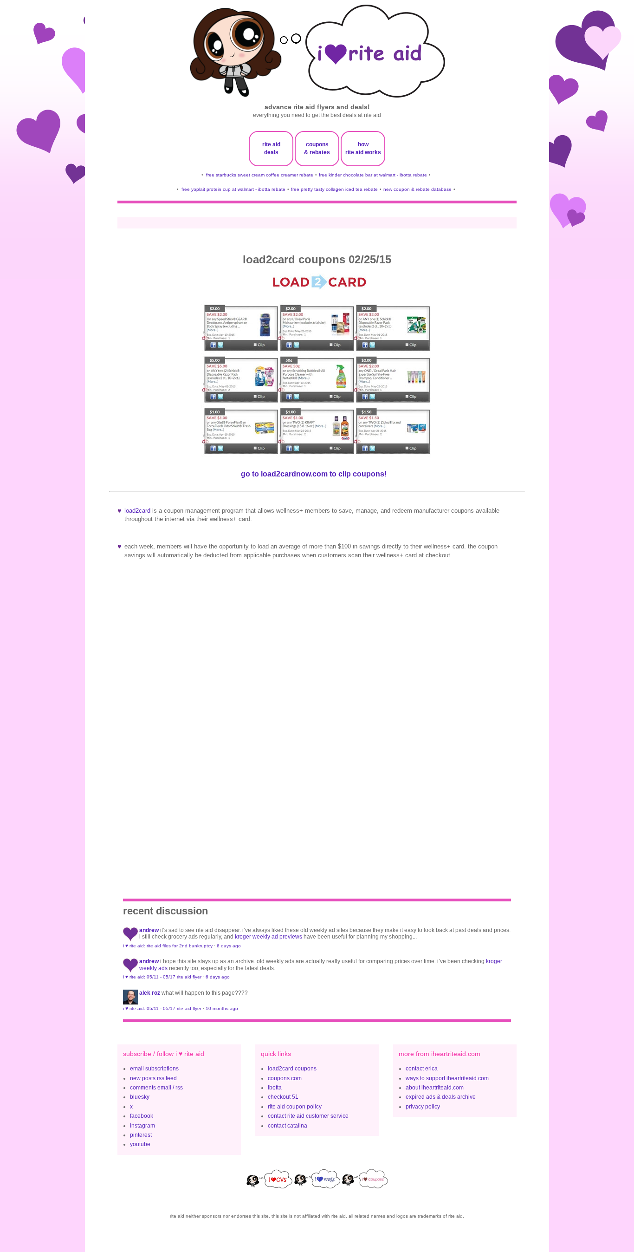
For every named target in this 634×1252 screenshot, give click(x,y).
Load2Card (137, 510)
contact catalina (287, 1125)
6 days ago (229, 945)
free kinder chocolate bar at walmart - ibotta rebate (373, 174)
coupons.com (285, 1078)
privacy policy (423, 1106)
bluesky (139, 1097)
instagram (142, 1125)
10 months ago (222, 1008)
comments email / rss (156, 1087)
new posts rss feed (153, 1078)
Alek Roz (149, 993)
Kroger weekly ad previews (268, 936)
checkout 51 (283, 1097)
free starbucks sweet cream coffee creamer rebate (259, 174)
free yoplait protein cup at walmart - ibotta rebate (233, 189)
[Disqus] (317, 722)
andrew (149, 930)
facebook (141, 1116)
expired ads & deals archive (441, 1097)
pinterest (141, 1135)
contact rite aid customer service (308, 1116)
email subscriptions (154, 1068)
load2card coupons (292, 1068)
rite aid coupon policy (295, 1106)
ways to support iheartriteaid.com (447, 1078)
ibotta (275, 1087)
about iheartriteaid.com (435, 1087)
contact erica (422, 1068)
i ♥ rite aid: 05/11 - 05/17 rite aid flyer (162, 976)
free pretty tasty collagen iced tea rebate (334, 189)
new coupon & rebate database (417, 189)
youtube (140, 1144)
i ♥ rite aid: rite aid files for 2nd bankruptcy (168, 945)
